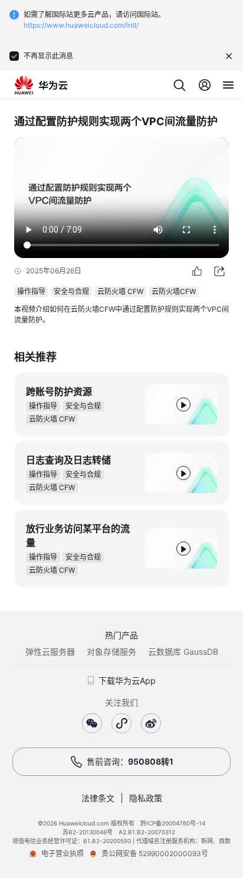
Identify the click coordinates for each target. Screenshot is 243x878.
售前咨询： (130, 761)
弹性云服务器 (50, 652)
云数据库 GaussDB (183, 652)
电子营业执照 (62, 853)
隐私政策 (145, 798)
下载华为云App (127, 680)
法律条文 (97, 798)
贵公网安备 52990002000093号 (154, 853)
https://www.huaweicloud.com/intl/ (81, 25)
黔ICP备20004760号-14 (172, 823)
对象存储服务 (111, 652)
